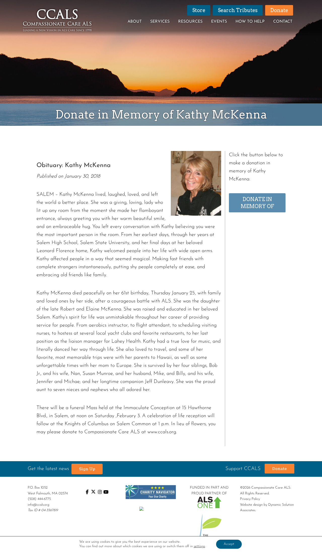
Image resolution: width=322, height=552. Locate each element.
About (135, 22)
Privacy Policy (250, 499)
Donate (279, 468)
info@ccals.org (38, 505)
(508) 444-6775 (39, 499)
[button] (87, 469)
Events (219, 22)
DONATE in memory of (257, 202)
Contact (282, 22)
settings (199, 546)
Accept (229, 544)
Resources (190, 22)
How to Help (250, 22)
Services (160, 22)
